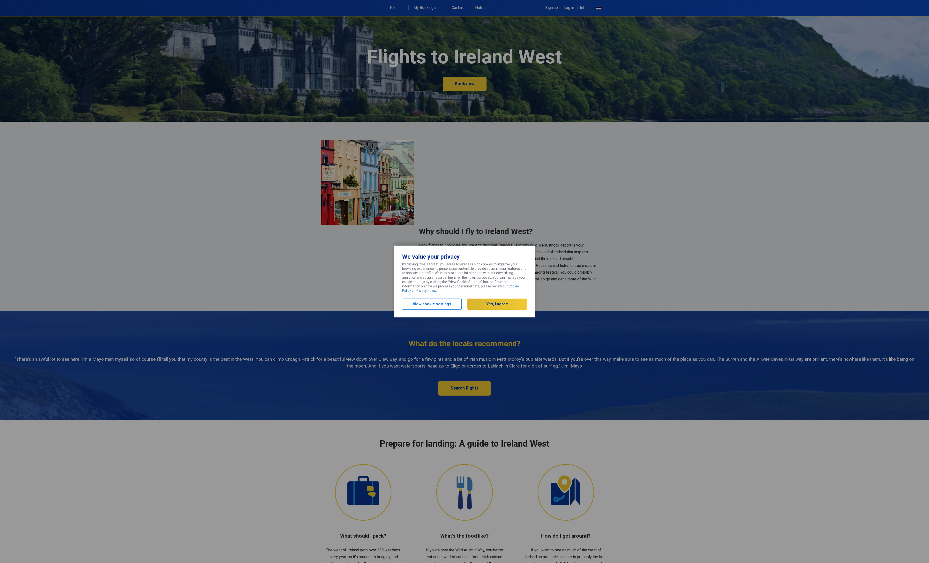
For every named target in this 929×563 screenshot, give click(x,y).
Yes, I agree (497, 304)
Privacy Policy (426, 291)
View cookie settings (432, 304)
